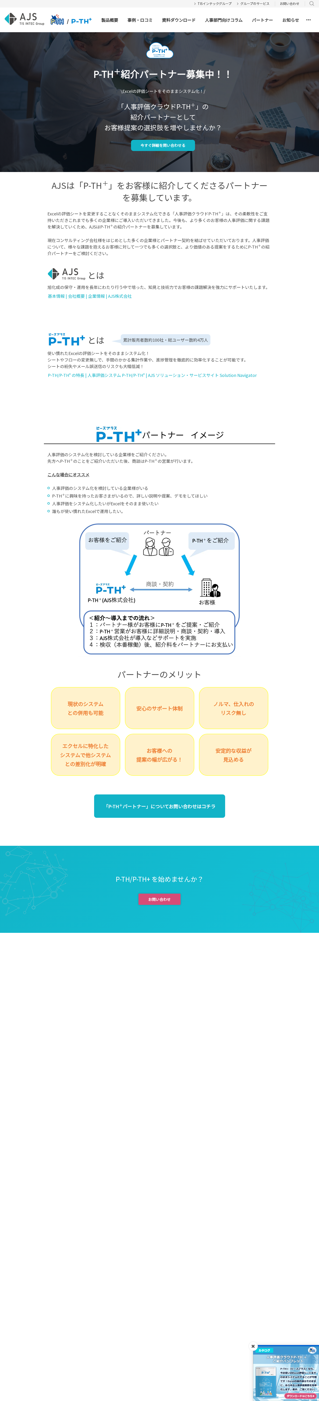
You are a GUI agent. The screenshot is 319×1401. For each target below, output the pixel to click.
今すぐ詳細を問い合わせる (163, 145)
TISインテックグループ (215, 3)
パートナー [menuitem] (262, 20)
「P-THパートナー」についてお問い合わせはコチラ (160, 806)
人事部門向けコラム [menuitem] (224, 20)
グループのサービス (254, 3)
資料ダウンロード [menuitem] (179, 20)
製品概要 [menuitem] (109, 20)
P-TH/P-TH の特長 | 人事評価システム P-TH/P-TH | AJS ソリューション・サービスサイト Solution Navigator (152, 375)
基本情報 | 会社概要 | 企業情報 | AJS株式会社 (90, 296)
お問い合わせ (289, 3)
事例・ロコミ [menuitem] (140, 20)
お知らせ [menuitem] (290, 20)
